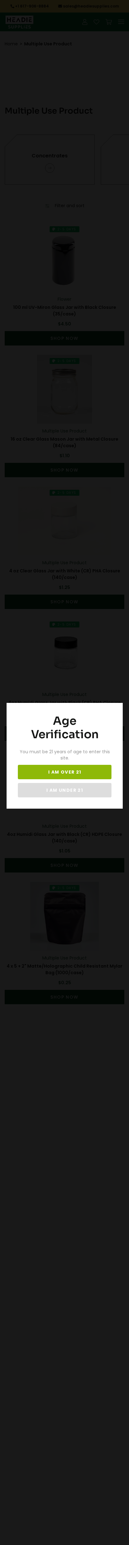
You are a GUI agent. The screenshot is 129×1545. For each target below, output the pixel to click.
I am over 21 (64, 772)
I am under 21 (64, 790)
